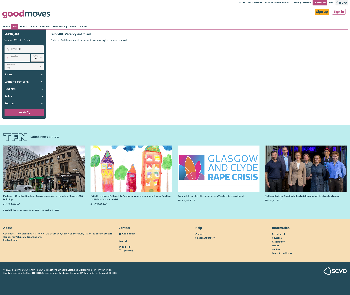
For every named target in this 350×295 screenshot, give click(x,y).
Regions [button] (10, 89)
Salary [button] (9, 74)
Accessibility (278, 241)
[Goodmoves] (26, 15)
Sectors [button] (10, 103)
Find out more (10, 240)
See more (54, 137)
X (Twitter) (127, 250)
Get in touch (128, 233)
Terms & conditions (282, 253)
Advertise (277, 238)
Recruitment (278, 234)
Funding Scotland (301, 2)
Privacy (275, 245)
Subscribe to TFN (50, 210)
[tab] (6, 26)
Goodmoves (320, 2)
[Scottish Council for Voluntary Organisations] (319, 271)
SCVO (242, 2)
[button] (7, 58)
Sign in (339, 12)
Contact (199, 234)
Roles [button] (8, 96)
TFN (331, 2)
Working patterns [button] (17, 81)
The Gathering (255, 2)
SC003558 (36, 273)
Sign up (322, 12)
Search (22, 112)
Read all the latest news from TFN (21, 210)
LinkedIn (126, 247)
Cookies (276, 249)
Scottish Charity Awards (277, 2)
